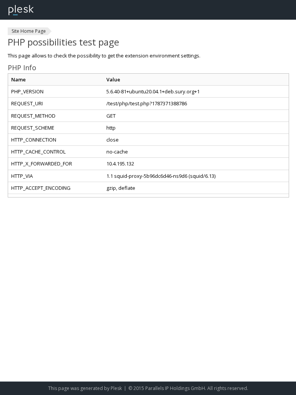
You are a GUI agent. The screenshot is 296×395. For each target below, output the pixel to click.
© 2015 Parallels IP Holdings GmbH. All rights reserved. (188, 388)
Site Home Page (29, 31)
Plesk (116, 388)
